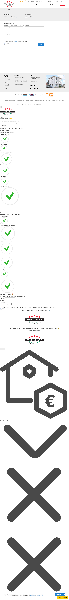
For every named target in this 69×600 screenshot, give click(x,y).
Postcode (2, 125)
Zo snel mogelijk (4, 216)
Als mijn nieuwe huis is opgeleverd (8, 225)
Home (23, 4)
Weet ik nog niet (4, 269)
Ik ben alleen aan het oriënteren (7, 278)
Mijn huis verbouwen (5, 165)
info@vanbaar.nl (56, 1)
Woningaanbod (29, 4)
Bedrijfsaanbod (37, 4)
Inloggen (62, 1)
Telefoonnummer (5, 304)
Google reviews (31, 1)
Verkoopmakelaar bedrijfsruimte (21, 81)
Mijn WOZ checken (4, 176)
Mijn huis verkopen (5, 134)
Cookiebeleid (32, 595)
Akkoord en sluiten (60, 594)
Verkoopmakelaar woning (19, 78)
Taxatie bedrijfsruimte (19, 84)
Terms (9, 44)
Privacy (7, 44)
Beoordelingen (7, 84)
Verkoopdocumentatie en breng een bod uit (62, 598)
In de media (56, 4)
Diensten (44, 4)
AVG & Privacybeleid (40, 595)
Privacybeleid (15, 41)
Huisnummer (2, 127)
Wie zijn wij (50, 4)
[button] (34, 440)
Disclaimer (29, 104)
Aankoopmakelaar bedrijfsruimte (21, 80)
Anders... (5, 186)
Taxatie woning (17, 83)
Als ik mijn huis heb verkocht (6, 255)
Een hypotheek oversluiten (6, 152)
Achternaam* (2, 300)
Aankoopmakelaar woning (19, 77)
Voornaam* (2, 298)
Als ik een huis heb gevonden (7, 241)
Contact (62, 4)
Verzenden (41, 44)
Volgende (2, 348)
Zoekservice (6, 86)
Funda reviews (39, 1)
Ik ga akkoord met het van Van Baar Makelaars (16, 41)
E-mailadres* (2, 302)
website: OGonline (50, 104)
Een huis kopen (4, 144)
